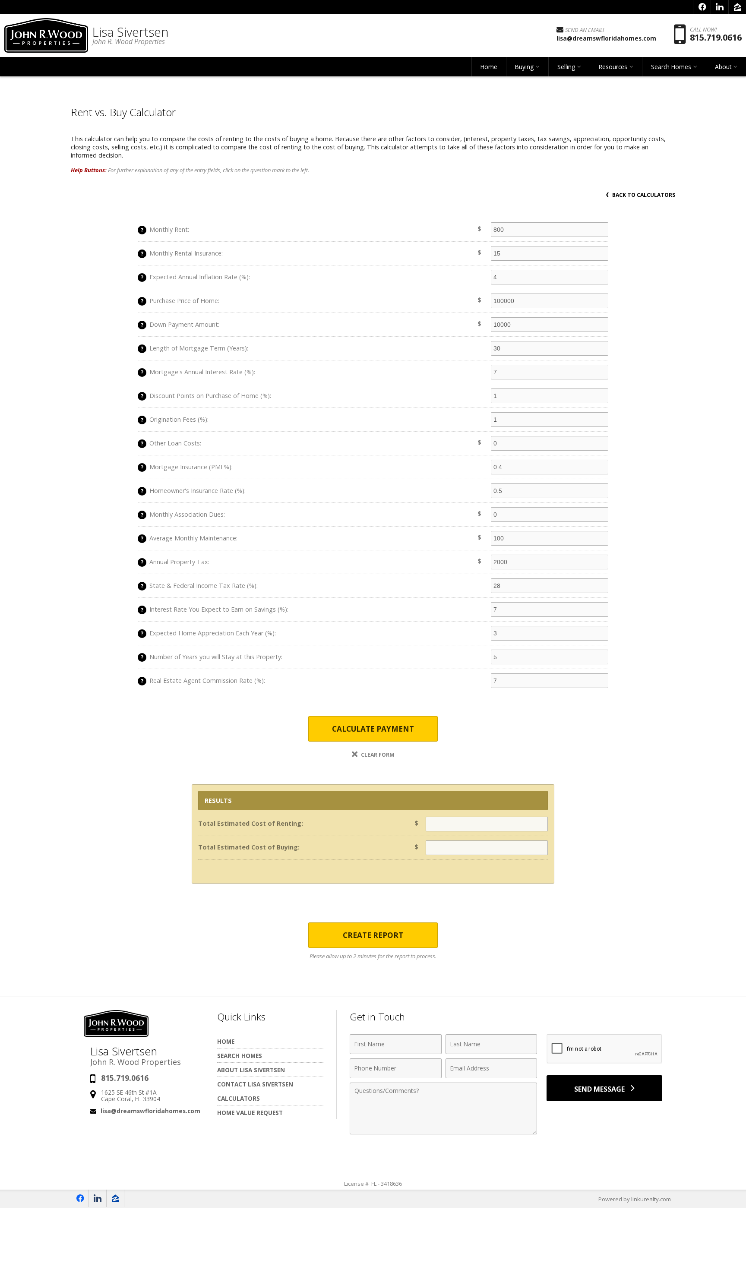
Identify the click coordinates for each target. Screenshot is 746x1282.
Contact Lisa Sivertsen (255, 1084)
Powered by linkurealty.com (634, 1199)
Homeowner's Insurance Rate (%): (193, 490)
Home (488, 67)
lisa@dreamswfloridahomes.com (150, 1111)
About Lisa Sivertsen (251, 1070)
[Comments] (443, 1132)
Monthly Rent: (165, 229)
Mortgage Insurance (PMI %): (187, 467)
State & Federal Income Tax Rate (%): (199, 585)
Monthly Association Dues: (183, 514)
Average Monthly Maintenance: (189, 538)
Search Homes (239, 1055)
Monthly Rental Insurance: (182, 253)
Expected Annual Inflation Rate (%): (195, 277)
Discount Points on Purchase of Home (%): (206, 396)
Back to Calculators (643, 195)
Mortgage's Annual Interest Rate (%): (198, 372)
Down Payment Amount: (180, 324)
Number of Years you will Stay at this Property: (211, 657)
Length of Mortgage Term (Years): (194, 348)
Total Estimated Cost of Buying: (249, 847)
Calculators (238, 1098)
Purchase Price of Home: (180, 301)
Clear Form (377, 754)
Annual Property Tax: (175, 562)
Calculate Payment (373, 729)
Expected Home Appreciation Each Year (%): (208, 633)
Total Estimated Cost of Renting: (250, 823)
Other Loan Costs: (171, 443)
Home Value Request (250, 1112)
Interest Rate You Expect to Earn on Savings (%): (214, 609)
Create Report (373, 935)
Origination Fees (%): (175, 419)
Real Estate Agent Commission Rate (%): (203, 680)
